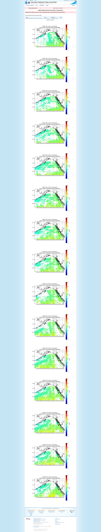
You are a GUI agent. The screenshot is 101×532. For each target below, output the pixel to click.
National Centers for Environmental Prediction (39, 520)
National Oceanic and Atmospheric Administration (40, 3)
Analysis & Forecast (30, 5)
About (47, 5)
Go (75, 0)
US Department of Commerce (37, 518)
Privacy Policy (57, 521)
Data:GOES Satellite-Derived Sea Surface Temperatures (33, 18)
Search (73, 5)
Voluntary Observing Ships (51, 511)
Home (27, 0)
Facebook (72, 511)
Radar (31, 514)
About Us (56, 523)
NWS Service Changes (62, 511)
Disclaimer (56, 518)
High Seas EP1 (58, 8)
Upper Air (31, 515)
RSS (35, 0)
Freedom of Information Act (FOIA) (59, 522)
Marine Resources (51, 510)
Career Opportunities (58, 524)
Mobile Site (31, 0)
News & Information (61, 510)
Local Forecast (66, 0)
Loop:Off (60, 18)
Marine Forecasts (41, 510)
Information (42, 5)
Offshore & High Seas (41, 511)
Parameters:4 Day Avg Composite (54, 18)
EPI (62, 8)
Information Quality (57, 519)
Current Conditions (31, 510)
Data (37, 5)
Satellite (31, 513)
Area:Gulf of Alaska (46, 18)
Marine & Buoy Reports (31, 511)
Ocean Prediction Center (44, 2)
